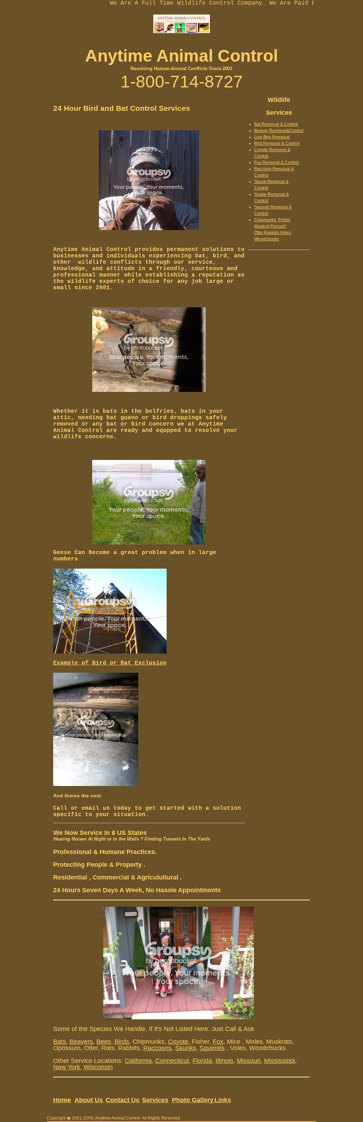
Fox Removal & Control (276, 162)
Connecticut (172, 1060)
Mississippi (279, 1060)
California (138, 1060)
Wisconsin (98, 1067)
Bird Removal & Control (277, 143)
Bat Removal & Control (276, 124)
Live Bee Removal (272, 137)
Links (222, 1100)
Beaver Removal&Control (278, 130)
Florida (202, 1060)
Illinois (224, 1060)
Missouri (249, 1060)
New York (66, 1067)
